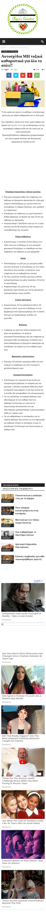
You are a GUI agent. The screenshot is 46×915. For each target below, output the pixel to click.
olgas (6, 69)
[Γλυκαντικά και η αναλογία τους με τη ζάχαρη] (7, 498)
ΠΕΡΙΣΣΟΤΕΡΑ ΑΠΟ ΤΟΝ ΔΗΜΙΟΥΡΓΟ (18, 489)
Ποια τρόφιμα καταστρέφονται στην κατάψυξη (26, 510)
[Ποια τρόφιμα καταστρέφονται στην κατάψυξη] (7, 510)
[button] (42, 41)
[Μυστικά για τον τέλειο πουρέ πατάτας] (7, 522)
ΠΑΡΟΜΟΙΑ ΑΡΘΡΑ (11, 485)
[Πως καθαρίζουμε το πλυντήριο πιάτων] (7, 535)
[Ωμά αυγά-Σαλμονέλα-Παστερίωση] (7, 547)
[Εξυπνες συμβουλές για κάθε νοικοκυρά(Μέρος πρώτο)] (7, 559)
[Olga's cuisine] (23, 19)
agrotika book (16, 125)
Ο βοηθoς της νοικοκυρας (9, 51)
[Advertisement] (23, 166)
